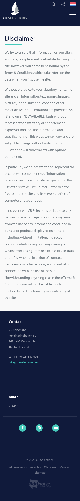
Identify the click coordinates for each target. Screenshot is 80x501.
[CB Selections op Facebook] (23, 425)
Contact (65, 467)
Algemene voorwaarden (25, 467)
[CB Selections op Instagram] (40, 425)
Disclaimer (51, 467)
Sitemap (40, 473)
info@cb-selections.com (24, 362)
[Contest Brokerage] (16, 10)
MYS (15, 405)
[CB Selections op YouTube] (56, 425)
